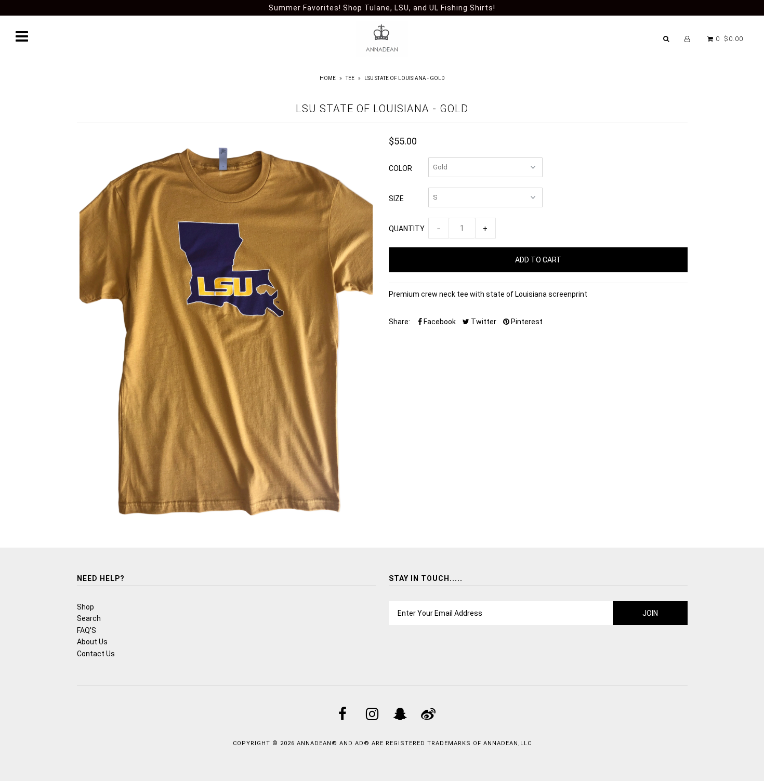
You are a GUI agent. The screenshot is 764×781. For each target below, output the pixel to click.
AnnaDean (314, 743)
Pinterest (526, 321)
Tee (350, 78)
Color (400, 168)
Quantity (407, 228)
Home (328, 78)
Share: (399, 321)
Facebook (439, 321)
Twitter (482, 321)
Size (396, 198)
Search (89, 618)
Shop (85, 607)
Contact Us (96, 654)
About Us (92, 642)
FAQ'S (86, 630)
